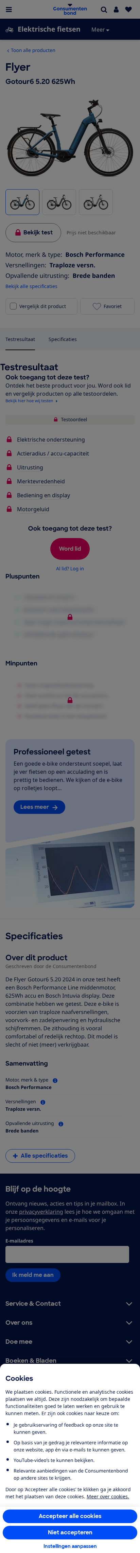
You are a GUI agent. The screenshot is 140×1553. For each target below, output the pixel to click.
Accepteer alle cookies (70, 1516)
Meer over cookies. (108, 1496)
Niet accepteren (70, 1532)
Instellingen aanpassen (70, 1546)
